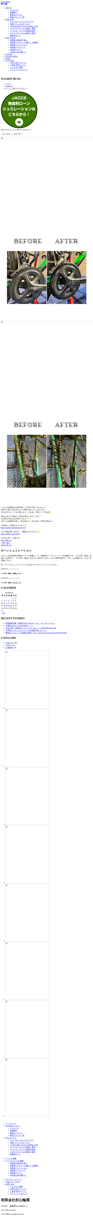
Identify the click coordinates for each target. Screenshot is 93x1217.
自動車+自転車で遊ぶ (18, 40)
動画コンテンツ (16, 15)
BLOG (8, 58)
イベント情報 (10, 1158)
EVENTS (9, 54)
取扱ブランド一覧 (17, 17)
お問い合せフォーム (18, 63)
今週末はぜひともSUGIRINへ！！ (19, 626)
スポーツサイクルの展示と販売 (22, 33)
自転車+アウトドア (18, 47)
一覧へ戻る (5, 543)
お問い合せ (10, 1184)
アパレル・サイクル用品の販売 (22, 31)
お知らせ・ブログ (12, 1182)
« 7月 (3, 613)
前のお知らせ (6, 540)
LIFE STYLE (10, 38)
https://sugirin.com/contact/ (10, 534)
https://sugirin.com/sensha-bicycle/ (13, 528)
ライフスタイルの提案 (14, 1161)
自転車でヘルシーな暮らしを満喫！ (24, 42)
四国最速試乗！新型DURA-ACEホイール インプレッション (30, 623)
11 (4, 603)
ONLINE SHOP (11, 56)
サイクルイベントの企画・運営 (22, 28)
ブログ (8, 645)
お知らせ (9, 643)
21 (11, 606)
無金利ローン (15, 36)
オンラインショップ (13, 1179)
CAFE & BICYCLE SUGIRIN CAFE (24, 26)
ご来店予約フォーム (18, 65)
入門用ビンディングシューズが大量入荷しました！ (26, 630)
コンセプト (14, 10)
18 (4, 606)
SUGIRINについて (12, 1126)
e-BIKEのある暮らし (18, 52)
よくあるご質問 (16, 67)
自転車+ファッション (18, 45)
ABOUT (8, 8)
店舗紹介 (13, 12)
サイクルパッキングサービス (22, 22)
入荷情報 (9, 648)
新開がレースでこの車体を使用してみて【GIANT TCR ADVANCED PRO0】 (36, 633)
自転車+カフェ (16, 50)
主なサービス (10, 1138)
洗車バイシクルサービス (20, 24)
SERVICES (9, 19)
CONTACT (9, 60)
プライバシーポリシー (19, 70)
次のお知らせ (6, 545)
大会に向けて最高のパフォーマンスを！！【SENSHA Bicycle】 (31, 628)
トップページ (10, 1123)
